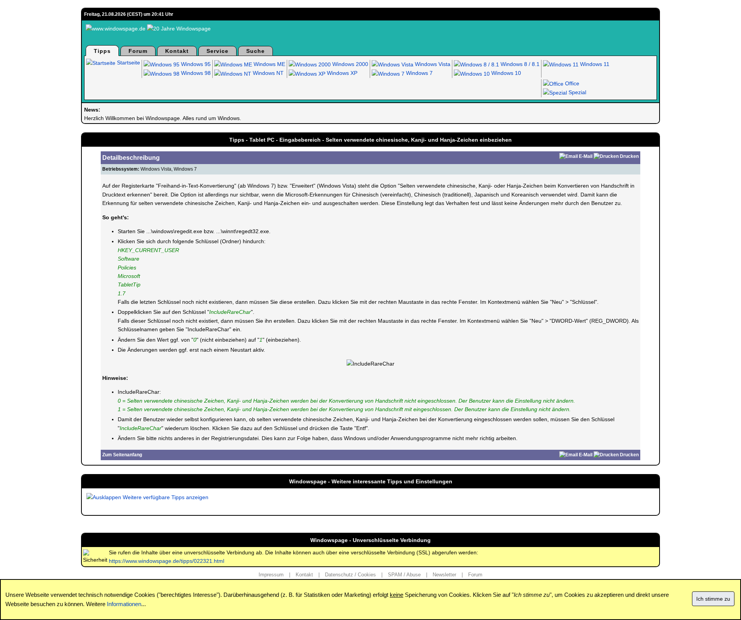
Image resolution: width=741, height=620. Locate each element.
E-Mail (585, 156)
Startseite (127, 62)
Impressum (271, 575)
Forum (138, 51)
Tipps (102, 51)
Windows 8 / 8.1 (519, 64)
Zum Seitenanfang (122, 454)
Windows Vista (431, 64)
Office (571, 83)
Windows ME (268, 64)
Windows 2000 (349, 64)
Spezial (576, 92)
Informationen (124, 604)
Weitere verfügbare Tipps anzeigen (164, 497)
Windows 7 (418, 73)
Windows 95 (195, 64)
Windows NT (267, 73)
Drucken (629, 156)
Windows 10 (505, 73)
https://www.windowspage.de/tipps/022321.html (166, 561)
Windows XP (341, 73)
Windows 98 (195, 73)
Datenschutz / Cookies (350, 575)
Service (217, 51)
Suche (255, 51)
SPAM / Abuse (404, 575)
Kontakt (177, 51)
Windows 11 (594, 64)
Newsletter (444, 575)
